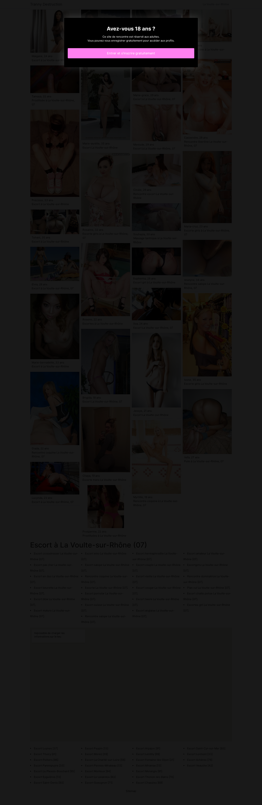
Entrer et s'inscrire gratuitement (131, 53)
